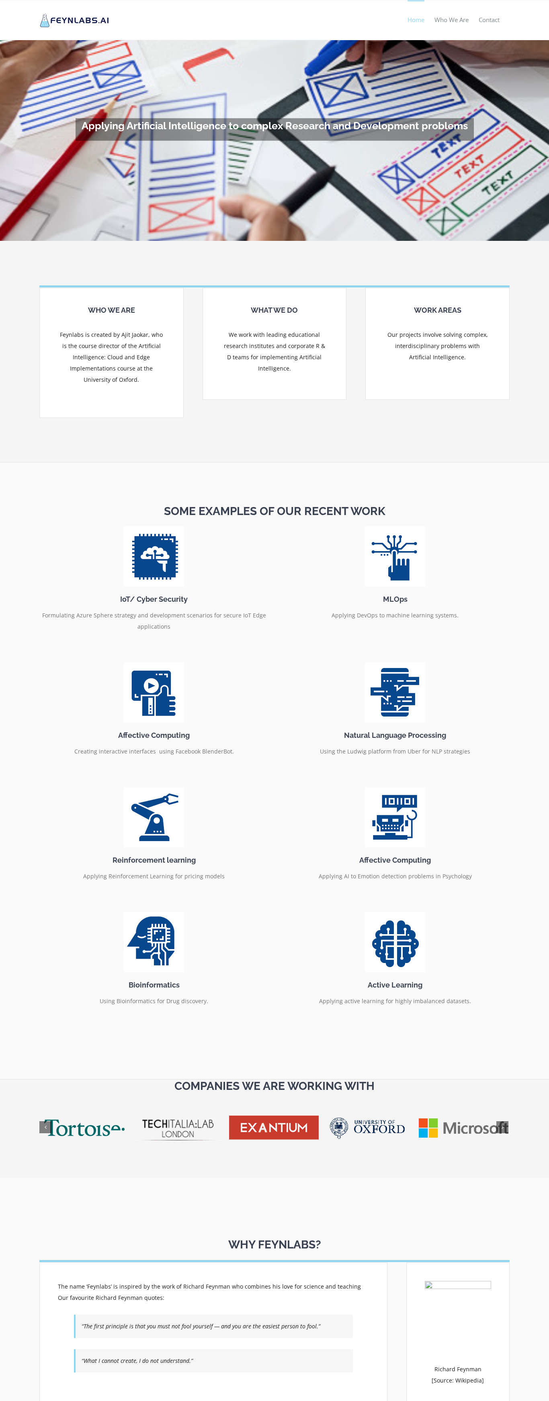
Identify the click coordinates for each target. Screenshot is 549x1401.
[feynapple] (458, 1283)
